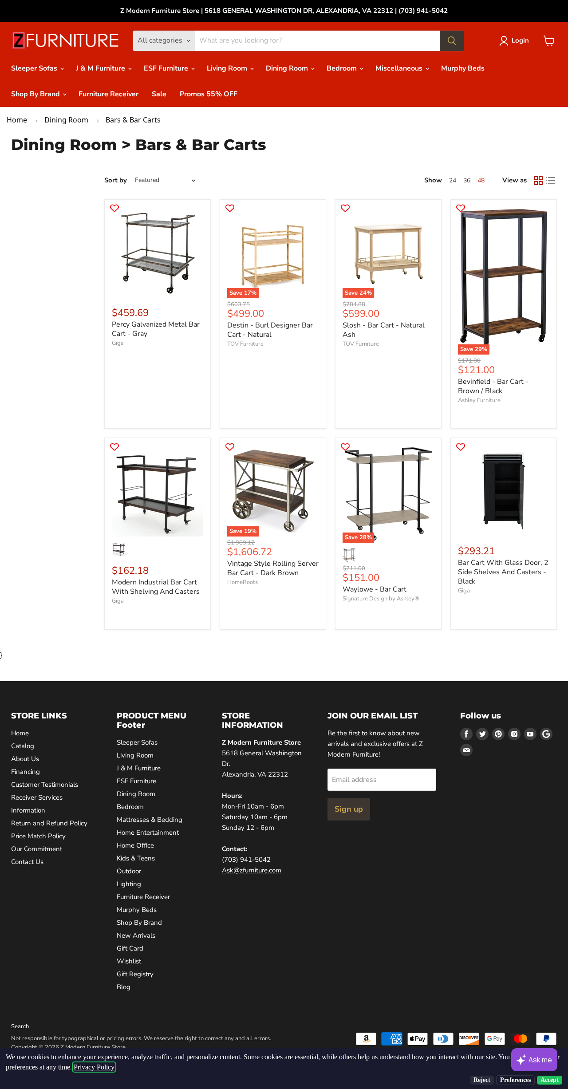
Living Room (228, 68)
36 (466, 180)
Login (520, 40)
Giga (118, 343)
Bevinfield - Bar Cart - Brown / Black (493, 386)
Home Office (135, 845)
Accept (549, 1080)
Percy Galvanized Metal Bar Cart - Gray (156, 329)
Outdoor (129, 871)
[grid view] (538, 180)
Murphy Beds (463, 68)
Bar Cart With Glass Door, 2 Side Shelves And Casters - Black (503, 572)
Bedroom (343, 68)
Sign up (349, 809)
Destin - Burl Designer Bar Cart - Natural (270, 329)
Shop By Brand (36, 94)
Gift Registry (135, 974)
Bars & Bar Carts (133, 120)
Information (28, 810)
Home (17, 120)
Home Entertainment (148, 832)
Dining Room (288, 68)
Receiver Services (37, 797)
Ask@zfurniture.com (251, 870)
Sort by (115, 180)
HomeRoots (242, 582)
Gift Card (130, 948)
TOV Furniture (245, 344)
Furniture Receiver (108, 94)
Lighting (129, 884)
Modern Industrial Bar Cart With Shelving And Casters (156, 586)
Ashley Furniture (479, 400)
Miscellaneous (399, 68)
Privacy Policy (94, 1067)
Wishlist (129, 961)
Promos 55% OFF (208, 94)
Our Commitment (36, 848)
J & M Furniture (101, 68)
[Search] (452, 41)
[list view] (550, 180)
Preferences (515, 1080)
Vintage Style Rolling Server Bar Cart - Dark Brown (273, 568)
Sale (159, 94)
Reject (481, 1080)
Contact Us (27, 861)
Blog (123, 986)
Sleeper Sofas (35, 68)
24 (452, 180)
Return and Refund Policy (49, 823)
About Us (25, 758)
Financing (25, 771)
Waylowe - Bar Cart (374, 589)
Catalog (22, 746)
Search (20, 1026)
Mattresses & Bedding (149, 819)
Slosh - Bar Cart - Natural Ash (384, 329)
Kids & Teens (136, 858)
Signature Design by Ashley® (381, 599)
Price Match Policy (38, 836)
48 (481, 180)
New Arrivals (136, 935)
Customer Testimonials (44, 784)
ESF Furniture (167, 68)
